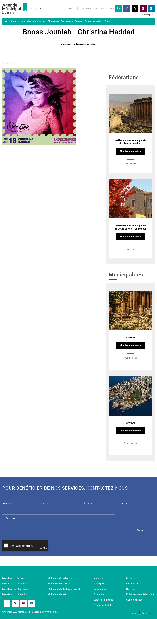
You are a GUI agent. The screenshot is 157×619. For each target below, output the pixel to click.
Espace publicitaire (103, 605)
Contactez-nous (134, 599)
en (41, 8)
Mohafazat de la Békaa (59, 583)
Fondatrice (72, 8)
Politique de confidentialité (140, 594)
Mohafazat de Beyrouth (14, 578)
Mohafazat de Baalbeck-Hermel (64, 589)
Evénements (67, 21)
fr (31, 8)
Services (79, 21)
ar (36, 8)
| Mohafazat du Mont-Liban (84, 44)
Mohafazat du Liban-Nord (15, 594)
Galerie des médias (94, 21)
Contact (108, 21)
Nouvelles (26, 21)
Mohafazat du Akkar (58, 594)
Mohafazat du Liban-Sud (14, 583)
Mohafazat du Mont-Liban (15, 589)
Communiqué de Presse (88, 8)
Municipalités (39, 21)
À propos (15, 21)
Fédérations (53, 21)
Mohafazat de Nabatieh (60, 578)
